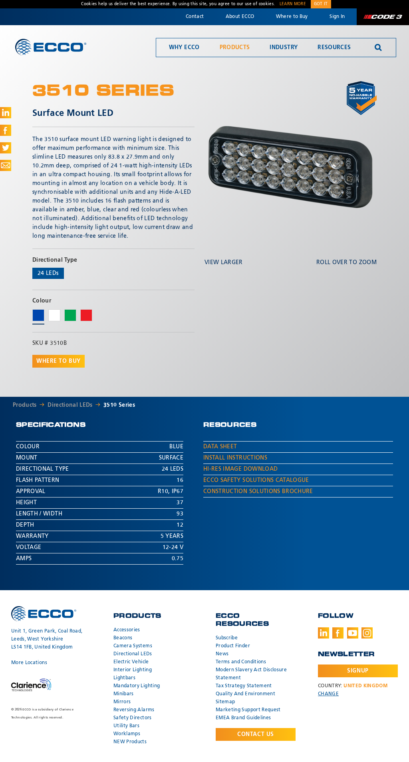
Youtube (352, 633)
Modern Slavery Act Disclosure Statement (251, 674)
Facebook (337, 633)
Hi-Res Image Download (240, 469)
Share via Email (5, 165)
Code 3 (383, 16)
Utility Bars (126, 726)
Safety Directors (132, 718)
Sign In (337, 16)
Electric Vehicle (131, 662)
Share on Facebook (5, 130)
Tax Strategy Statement (244, 686)
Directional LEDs (70, 405)
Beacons (122, 638)
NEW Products (130, 742)
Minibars (123, 694)
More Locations (29, 663)
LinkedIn (323, 633)
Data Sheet (220, 447)
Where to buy (58, 361)
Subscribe (227, 638)
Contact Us (255, 734)
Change (328, 694)
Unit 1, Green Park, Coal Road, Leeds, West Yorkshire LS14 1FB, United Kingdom (47, 639)
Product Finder (233, 646)
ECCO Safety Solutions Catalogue (256, 480)
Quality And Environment (245, 694)
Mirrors (122, 702)
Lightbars (124, 678)
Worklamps (126, 734)
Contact (195, 16)
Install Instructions (235, 458)
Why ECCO (184, 47)
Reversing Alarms (134, 710)
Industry (284, 47)
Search (378, 47)
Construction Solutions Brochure (258, 491)
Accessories (126, 630)
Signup (357, 671)
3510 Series (119, 405)
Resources (334, 47)
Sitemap (225, 702)
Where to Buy (292, 16)
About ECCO (240, 16)
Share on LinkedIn (5, 112)
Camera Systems (132, 646)
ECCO (50, 47)
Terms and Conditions (241, 662)
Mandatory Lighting (136, 686)
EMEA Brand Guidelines (243, 718)
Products (235, 47)
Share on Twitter (5, 147)
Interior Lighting (132, 670)
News (222, 654)
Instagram (367, 633)
